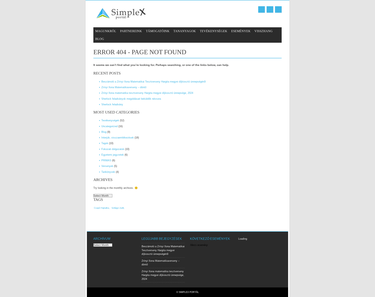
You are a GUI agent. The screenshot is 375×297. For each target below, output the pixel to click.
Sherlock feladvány (112, 104)
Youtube (270, 9)
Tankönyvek (108, 171)
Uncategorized (109, 126)
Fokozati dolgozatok (112, 149)
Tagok (104, 143)
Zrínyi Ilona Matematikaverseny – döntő (123, 87)
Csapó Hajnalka (101, 208)
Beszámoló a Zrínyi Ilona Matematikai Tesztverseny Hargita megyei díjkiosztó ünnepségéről (153, 81)
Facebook (261, 9)
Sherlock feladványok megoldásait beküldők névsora (131, 98)
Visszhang (263, 31)
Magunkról (105, 31)
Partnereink (131, 31)
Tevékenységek (213, 31)
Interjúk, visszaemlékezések (117, 137)
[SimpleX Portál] (121, 20)
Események (241, 31)
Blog (99, 39)
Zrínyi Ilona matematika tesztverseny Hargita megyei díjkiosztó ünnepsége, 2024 (147, 92)
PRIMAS (106, 160)
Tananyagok (184, 31)
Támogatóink (158, 31)
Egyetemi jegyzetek (112, 154)
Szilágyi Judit (118, 208)
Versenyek (107, 166)
